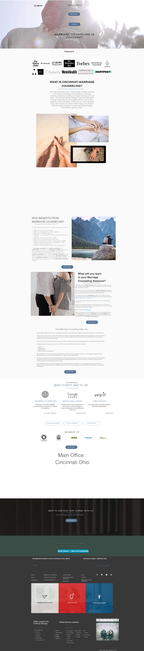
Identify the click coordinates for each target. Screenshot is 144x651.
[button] (35, 6)
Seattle (57, 634)
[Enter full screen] (104, 161)
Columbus (58, 638)
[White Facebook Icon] (99, 596)
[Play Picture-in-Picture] (101, 161)
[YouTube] (107, 575)
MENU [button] (39, 6)
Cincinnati (38, 634)
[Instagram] (111, 575)
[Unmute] (76, 161)
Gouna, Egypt (70, 632)
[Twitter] (102, 575)
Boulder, (57, 636)
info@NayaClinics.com (44, 602)
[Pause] (73, 161)
